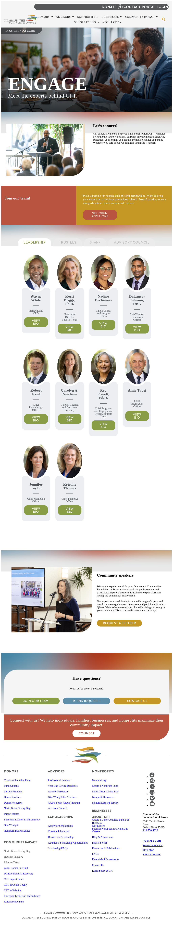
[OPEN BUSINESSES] (121, 17)
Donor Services (12, 797)
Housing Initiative (13, 856)
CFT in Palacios (12, 890)
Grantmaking (99, 780)
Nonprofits (103, 771)
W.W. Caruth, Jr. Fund (16, 868)
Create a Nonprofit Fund (105, 785)
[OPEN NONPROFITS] (97, 17)
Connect (86, 733)
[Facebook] (152, 776)
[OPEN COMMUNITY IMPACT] (157, 17)
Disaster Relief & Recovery (18, 873)
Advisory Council (57, 808)
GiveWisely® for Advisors (62, 797)
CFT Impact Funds (14, 879)
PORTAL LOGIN (155, 7)
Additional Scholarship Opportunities (68, 842)
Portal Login (152, 841)
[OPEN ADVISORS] (73, 17)
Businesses (102, 811)
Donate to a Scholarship (60, 837)
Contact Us (98, 865)
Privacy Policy (153, 845)
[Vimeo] (152, 799)
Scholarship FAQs (58, 848)
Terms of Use (151, 854)
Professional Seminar (59, 780)
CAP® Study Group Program (64, 802)
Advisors (56, 771)
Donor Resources (13, 802)
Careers (96, 831)
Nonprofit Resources (103, 797)
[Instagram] (152, 782)
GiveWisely (11, 825)
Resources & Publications (105, 848)
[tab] (34, 242)
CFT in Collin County (16, 884)
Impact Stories (11, 813)
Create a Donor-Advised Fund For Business (110, 821)
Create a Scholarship (59, 831)
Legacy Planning (13, 791)
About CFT (12, 30)
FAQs (95, 853)
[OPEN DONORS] (52, 17)
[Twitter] (152, 788)
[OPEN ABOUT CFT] (120, 22)
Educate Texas (11, 862)
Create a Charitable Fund (17, 780)
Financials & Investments (105, 859)
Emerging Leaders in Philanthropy (22, 819)
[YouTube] (152, 805)
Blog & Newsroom (102, 837)
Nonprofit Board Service (17, 830)
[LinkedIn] (152, 793)
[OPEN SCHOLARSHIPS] (98, 22)
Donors (11, 771)
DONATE (109, 7)
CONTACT (132, 7)
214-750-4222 (150, 830)
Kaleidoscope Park (14, 901)
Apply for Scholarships (60, 825)
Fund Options (11, 785)
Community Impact (20, 842)
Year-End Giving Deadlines (63, 785)
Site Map (148, 850)
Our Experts (98, 825)
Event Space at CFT (103, 870)
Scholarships (60, 817)
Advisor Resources (58, 791)
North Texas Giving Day (17, 808)
